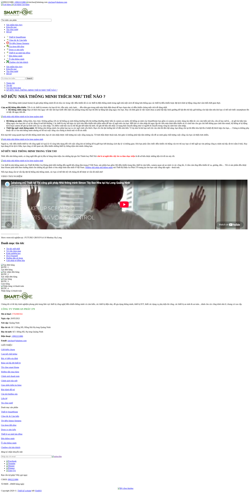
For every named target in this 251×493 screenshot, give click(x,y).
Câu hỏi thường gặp (9, 394)
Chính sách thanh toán (10, 376)
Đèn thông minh (15, 56)
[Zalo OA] (11, 470)
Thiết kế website (24, 491)
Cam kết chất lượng (9, 354)
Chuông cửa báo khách (18, 62)
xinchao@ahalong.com (57, 2)
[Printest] (10, 468)
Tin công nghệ (12, 29)
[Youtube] (10, 463)
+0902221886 (20, 2)
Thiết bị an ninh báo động (19, 53)
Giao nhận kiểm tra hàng (11, 385)
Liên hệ (4, 398)
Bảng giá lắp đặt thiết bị (11, 363)
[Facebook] (11, 461)
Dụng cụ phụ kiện (16, 50)
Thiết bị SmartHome (17, 37)
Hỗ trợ (9, 32)
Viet (38, 491)
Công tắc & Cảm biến (18, 40)
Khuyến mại (11, 27)
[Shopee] (10, 466)
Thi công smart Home (10, 367)
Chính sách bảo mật (9, 381)
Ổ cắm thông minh (16, 59)
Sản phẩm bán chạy (14, 25)
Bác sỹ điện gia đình (9, 358)
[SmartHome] (18, 15)
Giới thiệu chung (8, 349)
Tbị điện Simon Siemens (19, 43)
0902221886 (13, 479)
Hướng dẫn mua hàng (10, 372)
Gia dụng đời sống (16, 46)
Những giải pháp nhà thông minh (99, 167)
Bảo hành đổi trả (8, 389)
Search (29, 78)
